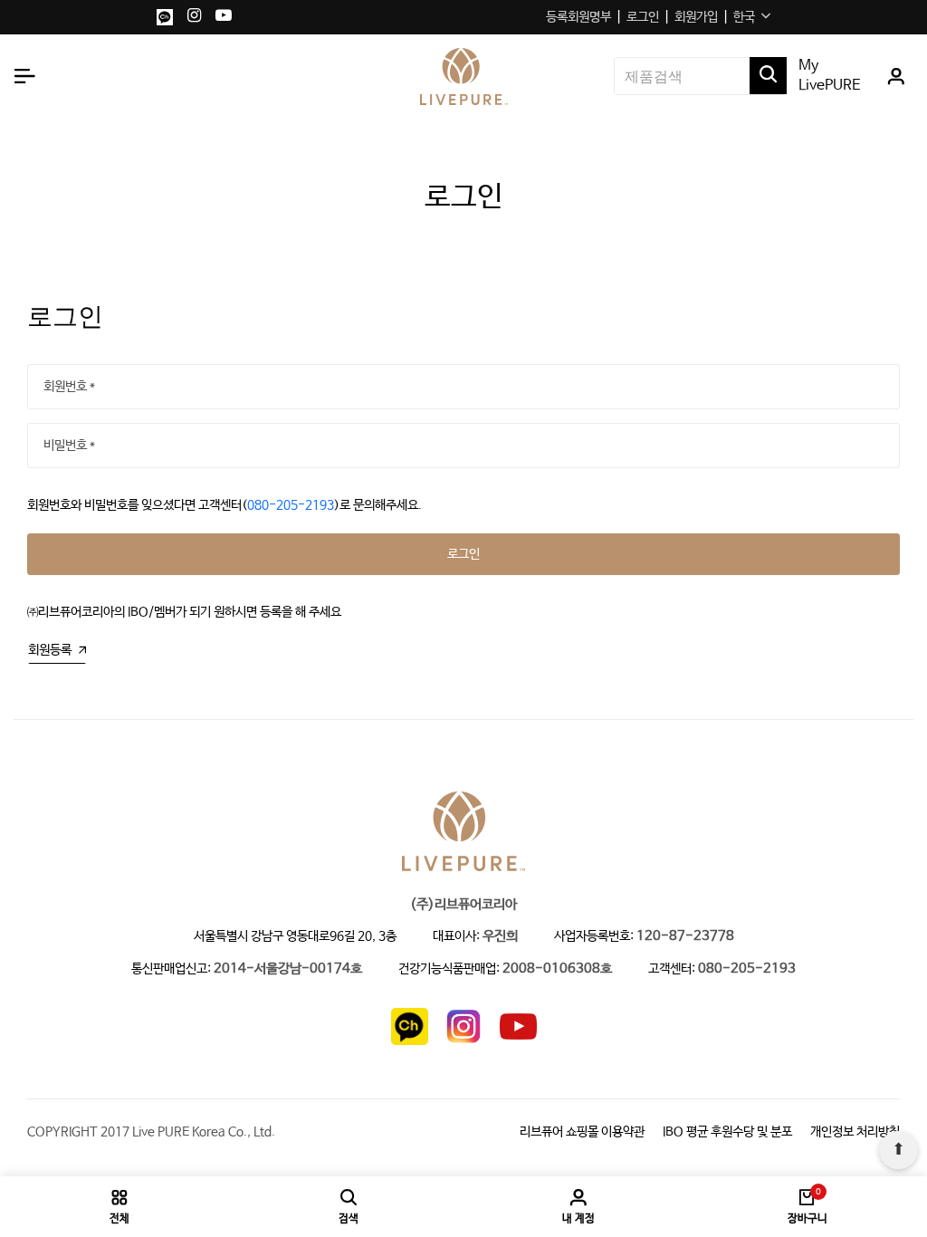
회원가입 (696, 17)
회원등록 (50, 650)
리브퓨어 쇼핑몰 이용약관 (582, 1132)
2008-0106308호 (557, 969)
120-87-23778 (685, 937)
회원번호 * (69, 386)
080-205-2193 (290, 505)
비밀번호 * (69, 445)
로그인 (642, 17)
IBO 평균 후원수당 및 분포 (727, 1132)
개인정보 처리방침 (855, 1132)
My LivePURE (829, 75)
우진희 (500, 937)
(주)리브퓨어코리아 (463, 905)
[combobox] (751, 17)
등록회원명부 (578, 17)
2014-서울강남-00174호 (288, 969)
